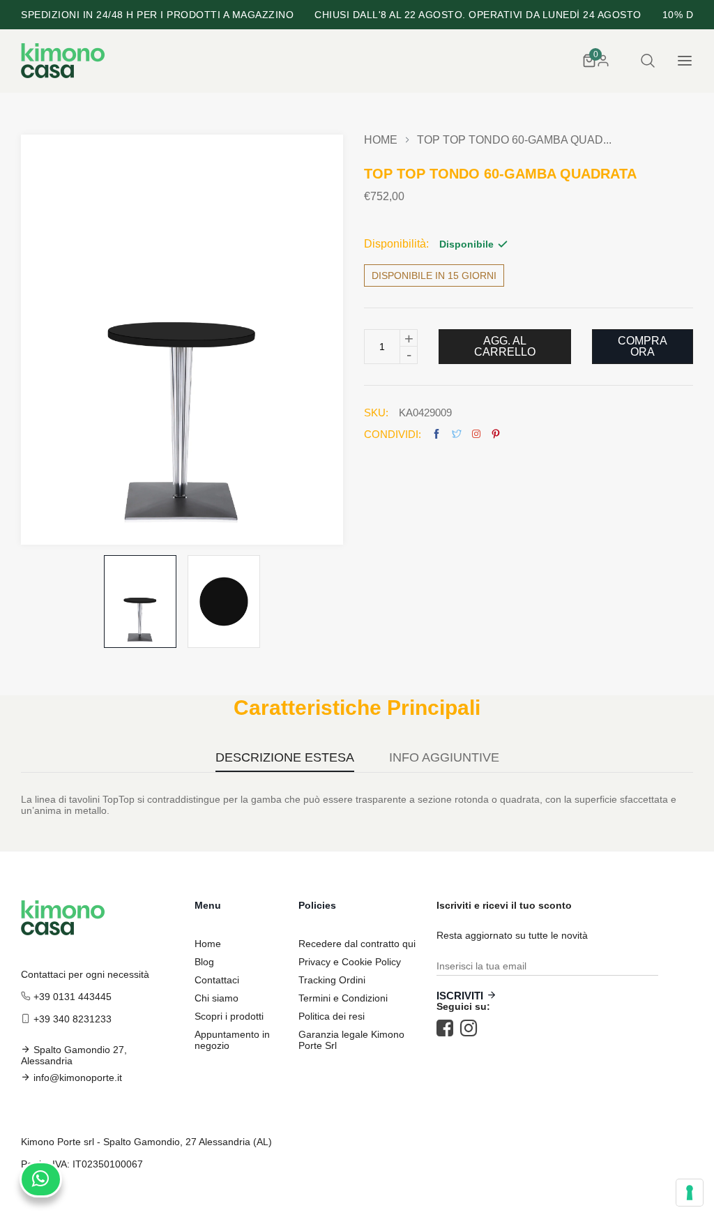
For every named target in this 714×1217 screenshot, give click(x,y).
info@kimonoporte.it (77, 1077)
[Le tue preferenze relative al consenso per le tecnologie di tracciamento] (689, 1192)
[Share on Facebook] (436, 434)
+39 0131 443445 (72, 996)
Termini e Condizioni (343, 998)
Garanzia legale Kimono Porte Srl (351, 1040)
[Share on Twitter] (457, 434)
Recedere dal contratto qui (357, 943)
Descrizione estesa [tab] (284, 757)
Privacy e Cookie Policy (349, 961)
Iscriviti (459, 995)
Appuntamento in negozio (232, 1040)
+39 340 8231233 (72, 1019)
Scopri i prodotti (229, 1016)
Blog (204, 961)
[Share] (476, 434)
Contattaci (217, 979)
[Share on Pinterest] (496, 434)
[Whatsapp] (41, 1179)
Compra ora (642, 346)
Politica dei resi (331, 1016)
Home (380, 140)
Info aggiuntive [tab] (444, 757)
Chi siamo (216, 998)
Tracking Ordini (331, 979)
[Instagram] (472, 1028)
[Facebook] (448, 1028)
